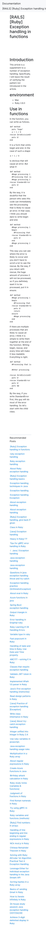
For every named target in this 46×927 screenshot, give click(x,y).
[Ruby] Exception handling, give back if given (20, 520)
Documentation (11, 3)
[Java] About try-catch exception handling (18, 724)
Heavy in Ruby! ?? (18, 539)
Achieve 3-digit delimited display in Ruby (19, 920)
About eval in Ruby (19, 593)
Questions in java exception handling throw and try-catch (19, 575)
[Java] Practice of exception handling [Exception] (19, 706)
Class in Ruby (16, 527)
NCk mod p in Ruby (19, 843)
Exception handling (19, 490)
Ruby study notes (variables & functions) (18, 786)
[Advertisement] (20, 49)
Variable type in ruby (20, 634)
